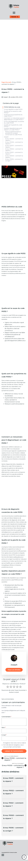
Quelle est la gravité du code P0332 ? (13, 125)
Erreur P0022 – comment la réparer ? (14, 149)
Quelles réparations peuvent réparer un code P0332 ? (13, 129)
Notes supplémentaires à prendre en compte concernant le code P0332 (13, 133)
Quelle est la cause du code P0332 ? (12, 112)
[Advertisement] (14, 34)
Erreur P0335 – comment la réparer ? (14, 142)
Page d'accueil (6, 82)
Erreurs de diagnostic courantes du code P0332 (14, 122)
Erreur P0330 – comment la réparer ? (14, 139)
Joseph (6, 137)
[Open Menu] (14, 13)
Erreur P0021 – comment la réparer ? (13, 153)
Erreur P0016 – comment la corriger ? (13, 159)
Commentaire (6, 716)
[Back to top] (24, 857)
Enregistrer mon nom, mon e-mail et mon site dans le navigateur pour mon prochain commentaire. (14, 745)
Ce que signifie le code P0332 (13, 109)
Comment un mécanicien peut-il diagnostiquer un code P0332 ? (14, 118)
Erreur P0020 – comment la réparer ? (14, 156)
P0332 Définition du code (12, 107)
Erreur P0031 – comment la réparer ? (13, 146)
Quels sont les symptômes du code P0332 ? (13, 115)
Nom (4, 727)
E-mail (4, 735)
